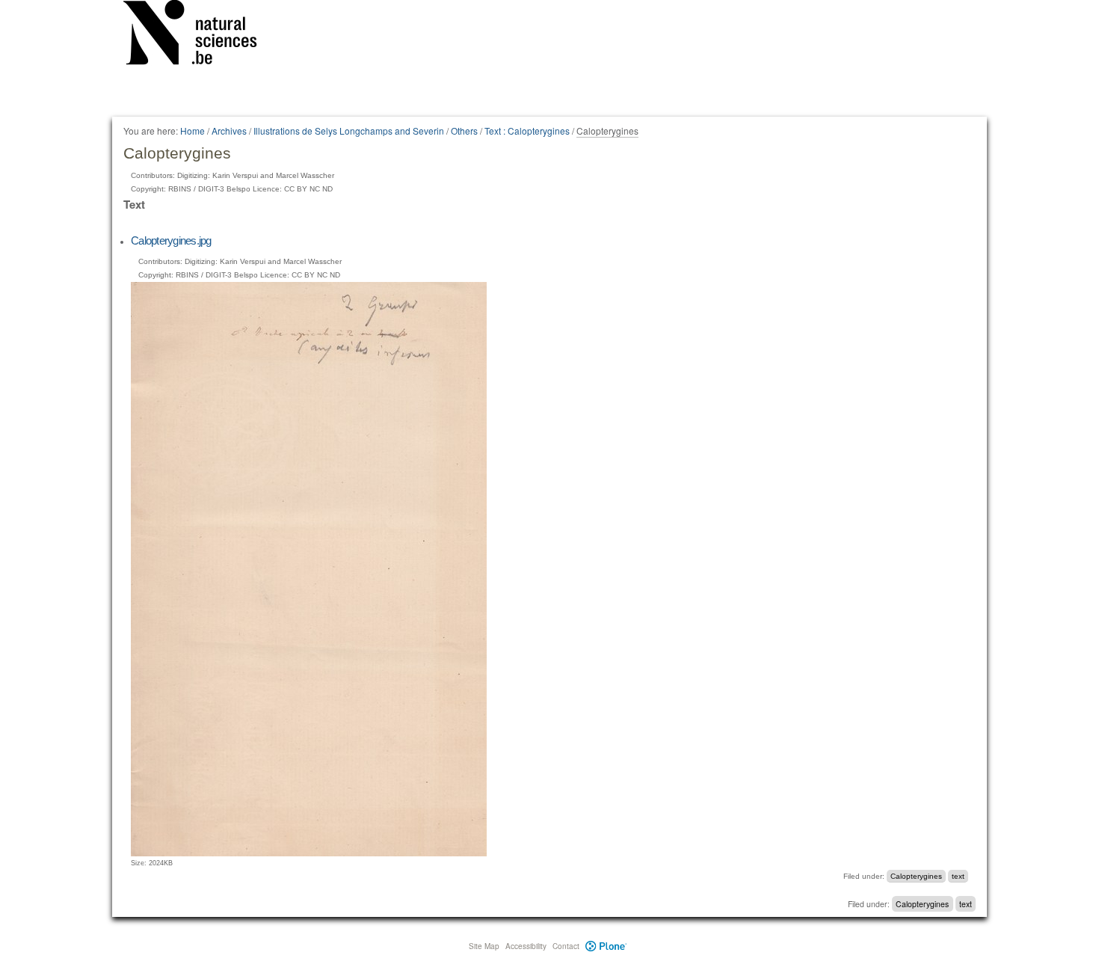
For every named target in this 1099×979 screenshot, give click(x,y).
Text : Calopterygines (527, 130)
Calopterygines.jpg (171, 240)
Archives (229, 130)
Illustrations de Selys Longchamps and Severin (348, 130)
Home (192, 130)
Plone (606, 946)
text (958, 876)
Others (464, 130)
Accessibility (526, 946)
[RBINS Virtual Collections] (199, 35)
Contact (565, 946)
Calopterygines (916, 876)
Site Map (484, 946)
